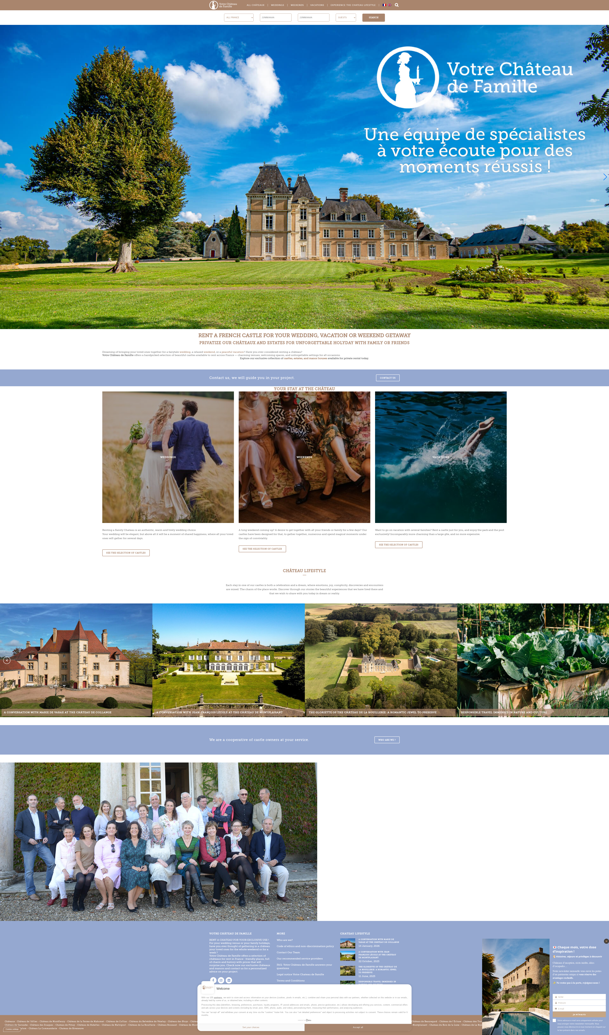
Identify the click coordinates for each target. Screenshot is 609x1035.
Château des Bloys (178, 1021)
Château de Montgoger (191, 1025)
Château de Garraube (16, 1025)
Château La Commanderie (43, 1028)
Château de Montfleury (52, 1021)
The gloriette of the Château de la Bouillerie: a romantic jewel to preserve (378, 970)
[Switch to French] (384, 5)
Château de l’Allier (27, 1021)
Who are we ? (387, 740)
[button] (4, 176)
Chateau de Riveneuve (71, 1028)
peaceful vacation (233, 351)
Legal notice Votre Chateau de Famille (300, 974)
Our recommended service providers (300, 958)
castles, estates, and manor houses (305, 358)
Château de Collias (116, 1021)
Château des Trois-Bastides (478, 1021)
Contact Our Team (288, 952)
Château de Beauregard (424, 1021)
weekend (209, 351)
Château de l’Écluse (450, 1021)
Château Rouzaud (167, 1025)
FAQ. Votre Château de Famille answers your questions (304, 966)
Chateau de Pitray (65, 1025)
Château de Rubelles (88, 1025)
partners (218, 997)
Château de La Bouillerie (141, 1025)
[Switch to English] (389, 5)
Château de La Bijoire (473, 1025)
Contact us (388, 378)
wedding (185, 351)
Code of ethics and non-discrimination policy (305, 946)
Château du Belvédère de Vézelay (147, 1021)
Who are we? (285, 940)
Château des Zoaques (41, 1025)
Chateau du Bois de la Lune (444, 1025)
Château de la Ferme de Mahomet (85, 1021)
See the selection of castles (126, 553)
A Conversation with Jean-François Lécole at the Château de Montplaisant (377, 955)
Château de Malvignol (114, 1025)
